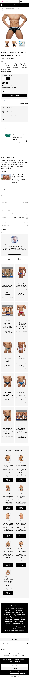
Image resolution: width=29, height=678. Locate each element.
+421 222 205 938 (8, 249)
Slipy (18, 8)
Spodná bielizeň (10, 8)
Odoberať (14, 668)
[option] (14, 138)
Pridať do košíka (14, 95)
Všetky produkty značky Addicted (14, 630)
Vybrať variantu (8, 480)
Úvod (2, 8)
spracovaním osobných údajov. (17, 673)
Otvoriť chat (14, 253)
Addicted (3, 50)
